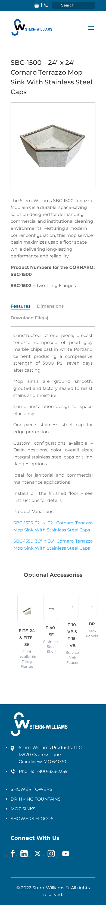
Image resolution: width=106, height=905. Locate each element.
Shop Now (37, 5)
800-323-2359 (46, 5)
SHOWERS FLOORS (32, 818)
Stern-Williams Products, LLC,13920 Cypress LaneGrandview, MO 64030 (50, 754)
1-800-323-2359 (51, 771)
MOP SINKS (23, 808)
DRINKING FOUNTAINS (36, 799)
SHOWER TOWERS (31, 789)
